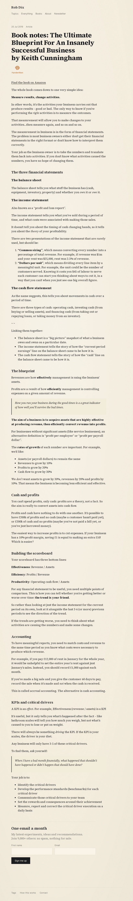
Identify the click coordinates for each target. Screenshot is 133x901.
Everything (27, 13)
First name (16, 845)
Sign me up (21, 860)
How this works (28, 892)
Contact (44, 892)
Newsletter (60, 13)
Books (39, 13)
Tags (13, 892)
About (48, 13)
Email (57, 845)
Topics (14, 13)
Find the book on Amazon (28, 83)
